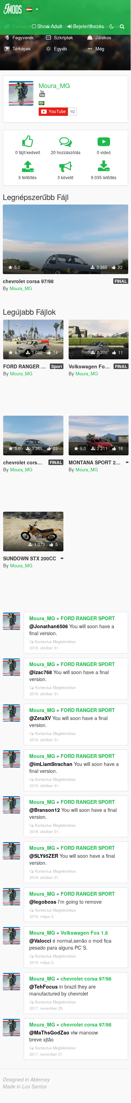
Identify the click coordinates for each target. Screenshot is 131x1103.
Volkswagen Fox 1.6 (84, 932)
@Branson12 (44, 809)
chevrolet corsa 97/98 (86, 978)
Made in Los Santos (25, 1086)
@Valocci (40, 940)
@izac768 (40, 672)
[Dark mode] (111, 26)
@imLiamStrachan (50, 763)
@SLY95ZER (43, 855)
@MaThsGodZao (49, 1032)
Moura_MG (54, 85)
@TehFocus (43, 986)
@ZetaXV (40, 717)
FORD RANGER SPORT (88, 618)
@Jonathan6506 (48, 626)
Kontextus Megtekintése (55, 641)
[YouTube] (42, 93)
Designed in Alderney (26, 1079)
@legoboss (42, 901)
